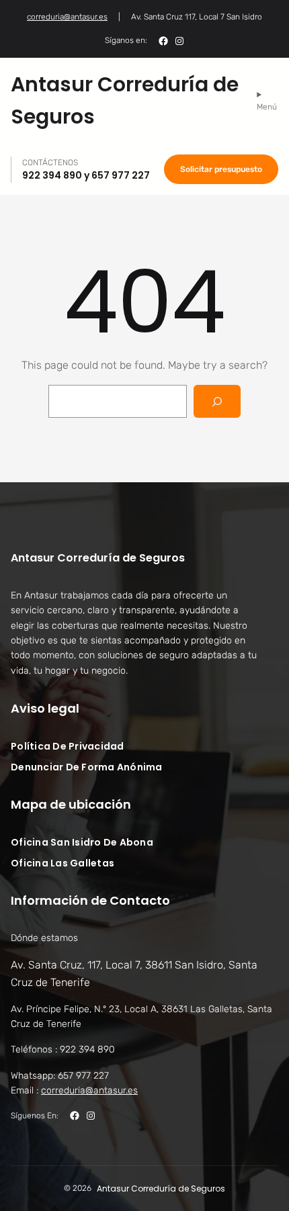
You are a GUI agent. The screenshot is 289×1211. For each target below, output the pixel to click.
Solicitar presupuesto (221, 169)
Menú (267, 106)
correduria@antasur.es (67, 16)
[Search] (217, 401)
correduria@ (89, 1090)
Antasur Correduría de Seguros (98, 558)
